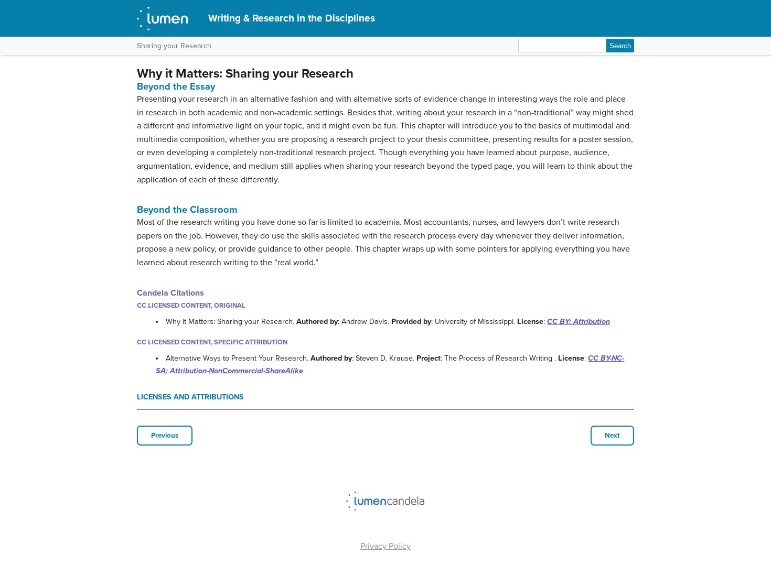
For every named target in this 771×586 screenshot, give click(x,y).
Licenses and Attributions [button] (190, 397)
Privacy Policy (385, 546)
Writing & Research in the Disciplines (291, 18)
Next (612, 435)
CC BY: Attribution (578, 321)
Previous (164, 435)
